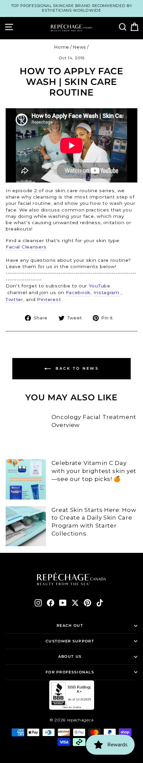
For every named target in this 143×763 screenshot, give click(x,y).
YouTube (99, 285)
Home (61, 47)
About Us (69, 656)
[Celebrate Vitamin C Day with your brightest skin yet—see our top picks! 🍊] (26, 479)
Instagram (107, 292)
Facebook (78, 292)
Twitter (14, 299)
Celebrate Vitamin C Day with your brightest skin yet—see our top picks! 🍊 (94, 471)
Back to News (76, 368)
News (79, 47)
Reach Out (70, 625)
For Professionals (70, 672)
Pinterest (49, 299)
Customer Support (70, 641)
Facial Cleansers (26, 246)
